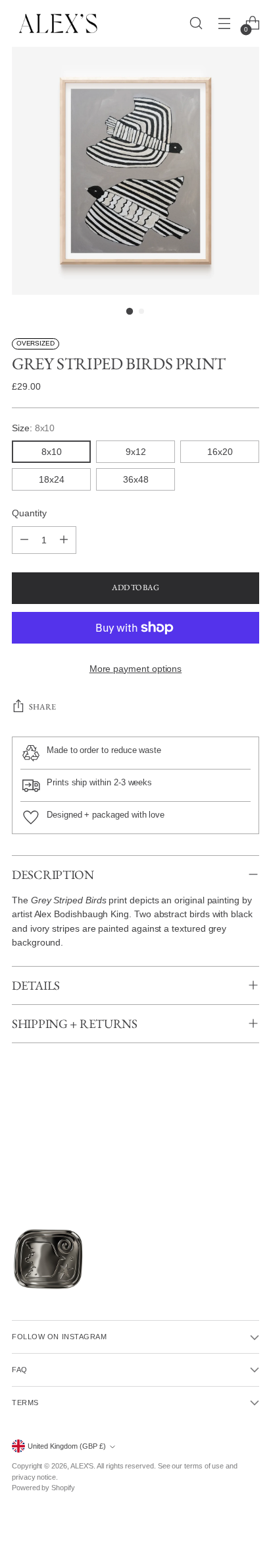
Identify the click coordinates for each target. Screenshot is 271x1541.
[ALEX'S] (58, 23)
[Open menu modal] (223, 23)
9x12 (136, 451)
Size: (33, 428)
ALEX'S (82, 1466)
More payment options (135, 668)
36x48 (136, 479)
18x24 (51, 479)
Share (42, 707)
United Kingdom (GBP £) (67, 1446)
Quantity (29, 513)
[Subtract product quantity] (24, 540)
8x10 (51, 451)
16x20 (220, 451)
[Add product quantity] (64, 540)
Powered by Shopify (43, 1488)
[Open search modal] (195, 23)
